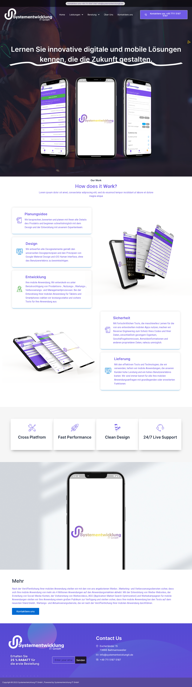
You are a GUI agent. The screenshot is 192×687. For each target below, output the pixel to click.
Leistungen (74, 14)
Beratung (92, 14)
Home (62, 14)
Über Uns (108, 14)
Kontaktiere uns (125, 14)
